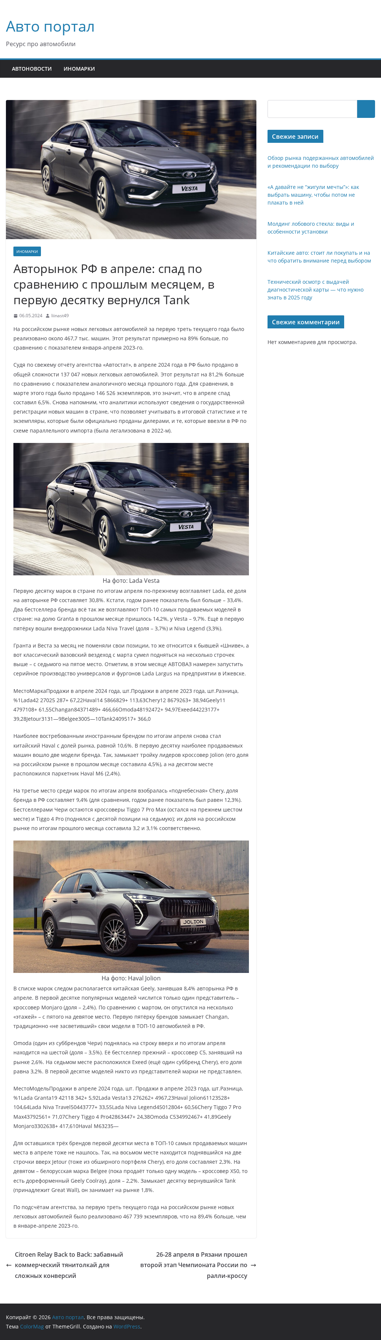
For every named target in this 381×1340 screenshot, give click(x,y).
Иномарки (79, 68)
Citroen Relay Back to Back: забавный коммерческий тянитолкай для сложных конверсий (69, 1265)
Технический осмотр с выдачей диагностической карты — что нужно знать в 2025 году (316, 289)
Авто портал (50, 26)
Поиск (366, 109)
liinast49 (60, 315)
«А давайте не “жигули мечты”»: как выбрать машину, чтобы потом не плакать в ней (313, 194)
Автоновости (32, 68)
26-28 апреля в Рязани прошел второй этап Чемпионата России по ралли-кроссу (193, 1265)
